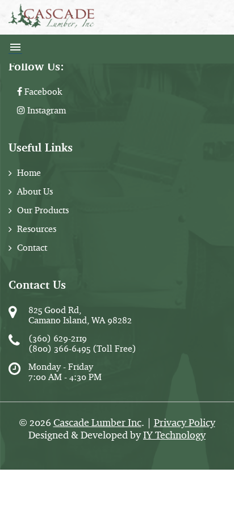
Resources (36, 228)
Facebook (42, 91)
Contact (32, 247)
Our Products (43, 210)
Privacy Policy (184, 422)
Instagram (45, 110)
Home (29, 172)
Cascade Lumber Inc (97, 422)
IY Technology (174, 435)
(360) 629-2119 (57, 338)
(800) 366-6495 (59, 348)
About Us (35, 191)
